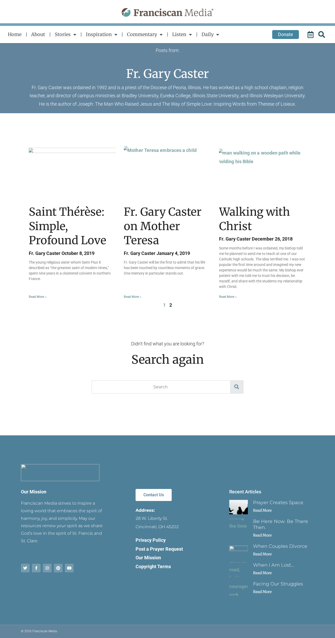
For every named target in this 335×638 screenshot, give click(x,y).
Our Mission (33, 491)
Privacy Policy (151, 540)
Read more (262, 510)
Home (14, 34)
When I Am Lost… (273, 565)
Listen (179, 34)
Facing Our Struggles (278, 584)
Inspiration (99, 34)
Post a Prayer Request (159, 549)
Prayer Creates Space (278, 502)
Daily (208, 34)
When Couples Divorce (280, 546)
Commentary (142, 34)
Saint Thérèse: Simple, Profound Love (67, 226)
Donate (285, 34)
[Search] (322, 34)
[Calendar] (311, 34)
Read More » (37, 297)
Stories (63, 34)
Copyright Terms (153, 566)
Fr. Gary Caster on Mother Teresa (163, 226)
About (38, 34)
